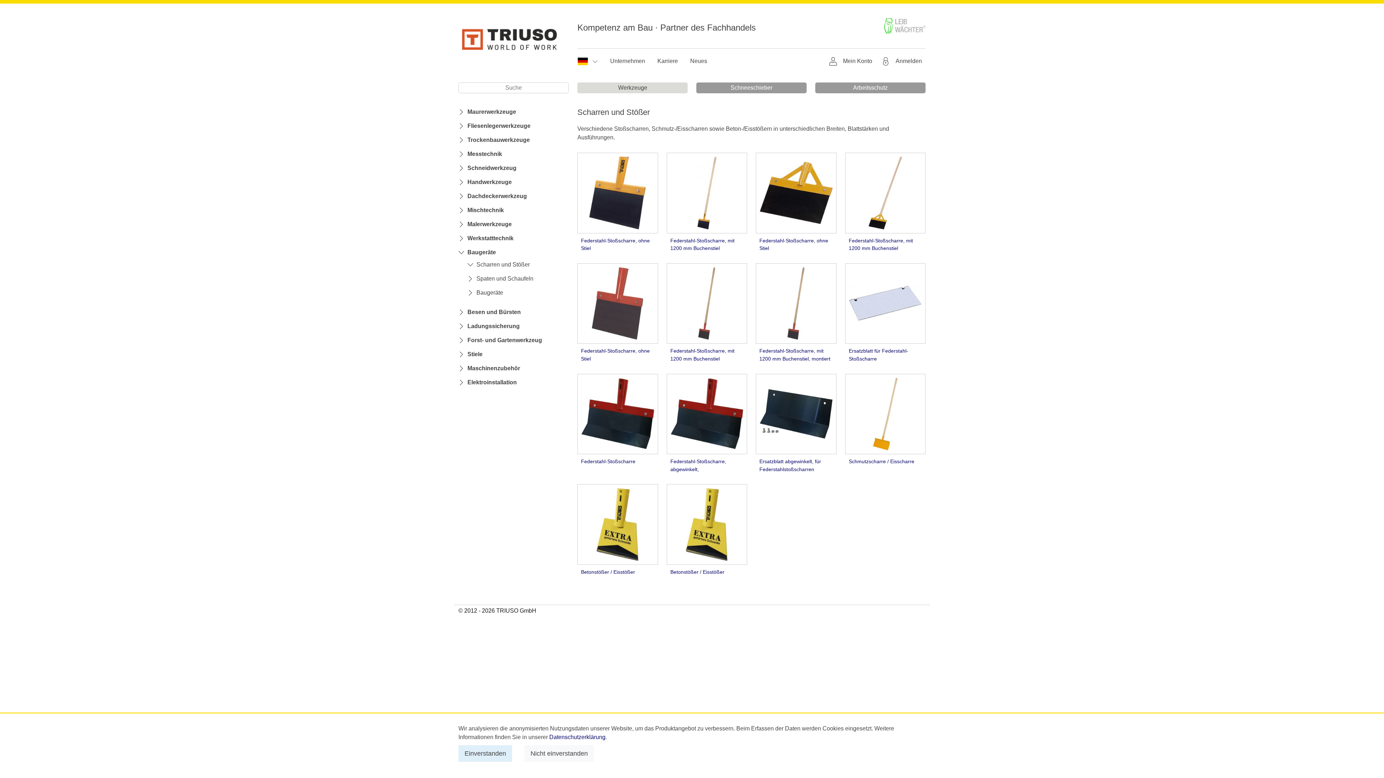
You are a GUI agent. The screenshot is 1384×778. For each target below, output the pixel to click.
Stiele (475, 354)
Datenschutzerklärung (577, 737)
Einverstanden (485, 753)
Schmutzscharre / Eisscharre (881, 461)
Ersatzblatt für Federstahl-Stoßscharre (878, 355)
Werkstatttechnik (490, 238)
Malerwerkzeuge (489, 224)
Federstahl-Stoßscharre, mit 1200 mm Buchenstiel (702, 244)
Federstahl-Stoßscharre (608, 461)
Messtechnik (484, 154)
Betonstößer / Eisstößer (608, 572)
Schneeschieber (751, 88)
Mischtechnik (485, 210)
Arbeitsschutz (870, 88)
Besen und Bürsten (494, 312)
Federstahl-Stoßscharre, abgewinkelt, (698, 465)
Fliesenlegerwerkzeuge (499, 126)
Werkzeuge (632, 88)
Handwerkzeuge (489, 182)
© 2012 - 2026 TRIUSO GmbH (497, 611)
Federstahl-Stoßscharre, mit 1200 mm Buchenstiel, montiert (794, 355)
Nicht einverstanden (559, 753)
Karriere (667, 61)
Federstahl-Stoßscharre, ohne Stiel (615, 244)
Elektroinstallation (492, 382)
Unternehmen (627, 61)
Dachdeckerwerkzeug (497, 196)
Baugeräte (481, 252)
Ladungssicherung (493, 326)
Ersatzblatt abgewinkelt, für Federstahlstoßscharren (790, 465)
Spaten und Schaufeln (504, 279)
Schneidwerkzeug (491, 168)
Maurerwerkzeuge (491, 112)
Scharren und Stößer (503, 264)
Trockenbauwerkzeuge (498, 140)
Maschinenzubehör (493, 368)
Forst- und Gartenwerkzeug (504, 340)
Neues (698, 61)
